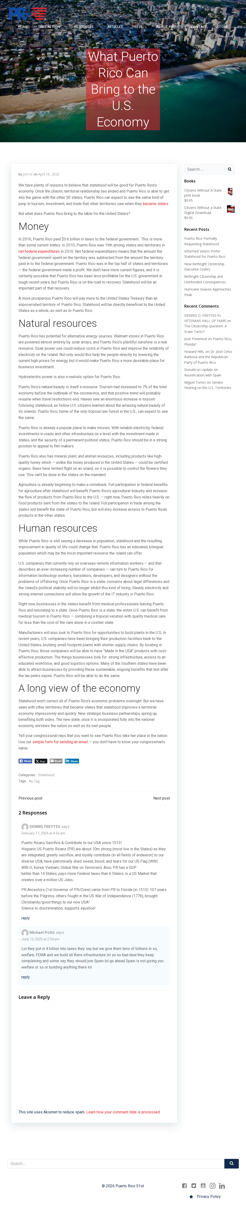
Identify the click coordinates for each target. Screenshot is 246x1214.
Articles (115, 26)
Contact (199, 26)
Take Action (49, 26)
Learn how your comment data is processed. (123, 1112)
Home (23, 26)
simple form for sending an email (60, 742)
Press (137, 26)
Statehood (46, 775)
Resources (83, 26)
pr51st (28, 174)
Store (222, 26)
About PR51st (168, 26)
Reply (25, 918)
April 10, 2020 (48, 174)
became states (155, 203)
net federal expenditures (39, 251)
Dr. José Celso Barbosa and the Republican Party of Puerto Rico (208, 357)
